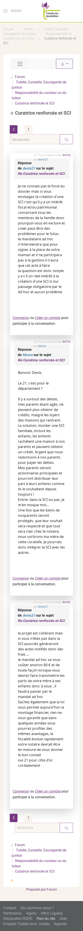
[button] (12, 11)
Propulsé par (36, 889)
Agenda (60, 924)
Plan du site (46, 918)
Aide (63, 918)
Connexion (21, 318)
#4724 (66, 341)
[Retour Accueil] (50, 11)
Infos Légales (52, 913)
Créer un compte (47, 318)
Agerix (31, 913)
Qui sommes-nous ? (37, 908)
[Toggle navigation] (20, 64)
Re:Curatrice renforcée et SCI (41, 174)
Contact (9, 908)
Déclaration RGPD (17, 918)
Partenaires (12, 913)
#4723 (66, 155)
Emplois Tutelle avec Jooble (26, 924)
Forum (52, 889)
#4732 (66, 602)
